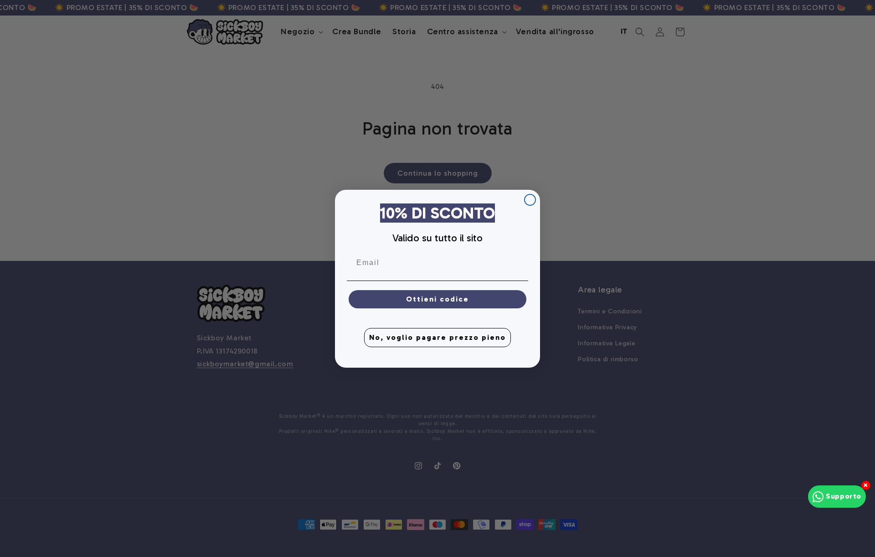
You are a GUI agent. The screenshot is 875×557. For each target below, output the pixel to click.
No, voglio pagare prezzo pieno (437, 337)
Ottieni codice (437, 298)
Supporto (843, 496)
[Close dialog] (530, 199)
